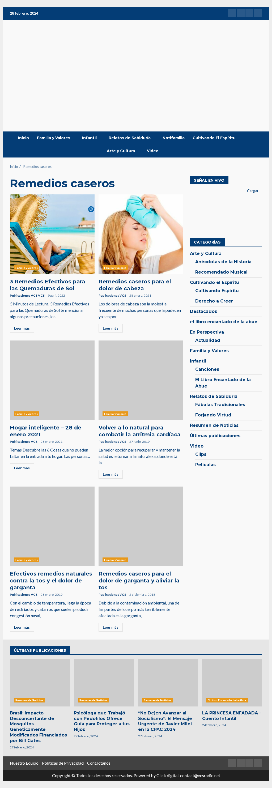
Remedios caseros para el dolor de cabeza (141, 234)
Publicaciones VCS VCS (27, 295)
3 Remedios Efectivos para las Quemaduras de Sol (52, 234)
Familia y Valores (53, 137)
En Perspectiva (207, 332)
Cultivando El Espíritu (214, 137)
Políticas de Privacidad (63, 762)
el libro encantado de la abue (223, 321)
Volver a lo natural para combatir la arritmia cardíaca (141, 380)
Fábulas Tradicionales (220, 404)
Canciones (207, 369)
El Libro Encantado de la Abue (223, 383)
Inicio (23, 137)
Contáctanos (98, 762)
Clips (200, 454)
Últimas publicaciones (215, 435)
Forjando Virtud (213, 415)
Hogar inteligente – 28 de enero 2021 (52, 380)
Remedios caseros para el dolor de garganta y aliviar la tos (141, 526)
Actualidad (207, 340)
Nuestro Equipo (24, 762)
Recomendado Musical (221, 272)
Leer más (22, 328)
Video (153, 150)
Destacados (203, 311)
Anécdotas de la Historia (223, 261)
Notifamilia (174, 137)
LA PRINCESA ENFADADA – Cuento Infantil (232, 682)
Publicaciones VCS (112, 295)
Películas (205, 464)
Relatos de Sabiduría (130, 137)
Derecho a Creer (214, 301)
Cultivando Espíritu (217, 290)
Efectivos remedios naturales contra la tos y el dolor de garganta (52, 526)
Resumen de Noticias (214, 425)
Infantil (89, 137)
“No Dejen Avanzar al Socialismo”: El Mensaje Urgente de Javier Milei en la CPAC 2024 (168, 682)
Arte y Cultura (121, 150)
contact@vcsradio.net (200, 775)
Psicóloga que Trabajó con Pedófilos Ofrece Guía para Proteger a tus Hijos (104, 682)
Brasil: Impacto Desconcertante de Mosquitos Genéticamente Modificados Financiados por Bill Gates (40, 682)
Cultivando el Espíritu (214, 282)
